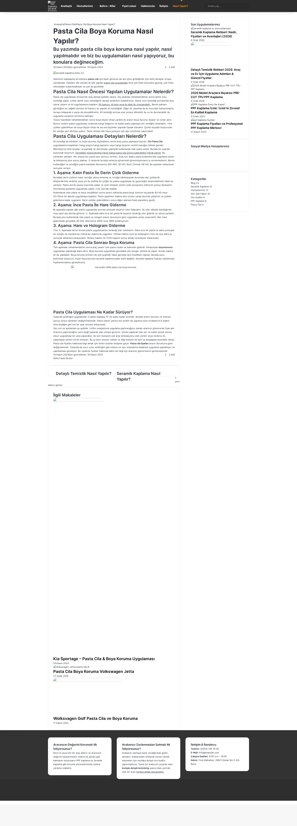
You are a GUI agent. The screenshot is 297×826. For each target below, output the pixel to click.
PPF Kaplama (197, 201)
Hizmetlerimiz (85, 5)
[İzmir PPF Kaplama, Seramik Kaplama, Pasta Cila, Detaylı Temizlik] (53, 6)
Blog (193, 183)
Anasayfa (58, 24)
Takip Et (23, 732)
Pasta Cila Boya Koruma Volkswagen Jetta (93, 671)
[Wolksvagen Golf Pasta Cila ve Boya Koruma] (86, 680)
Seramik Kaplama (200, 186)
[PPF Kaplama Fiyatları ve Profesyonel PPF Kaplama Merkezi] (203, 120)
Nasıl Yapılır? (180, 5)
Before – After (108, 5)
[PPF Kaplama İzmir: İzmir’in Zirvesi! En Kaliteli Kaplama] (208, 104)
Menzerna (101, 164)
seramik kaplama (105, 258)
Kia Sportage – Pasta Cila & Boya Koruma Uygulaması (104, 658)
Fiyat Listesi (129, 5)
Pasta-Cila (70, 24)
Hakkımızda (148, 5)
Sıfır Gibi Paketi (199, 193)
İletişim (164, 5)
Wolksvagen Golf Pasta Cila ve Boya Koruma (95, 718)
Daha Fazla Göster (63, 358)
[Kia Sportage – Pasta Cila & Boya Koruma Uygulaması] (78, 400)
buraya (56, 112)
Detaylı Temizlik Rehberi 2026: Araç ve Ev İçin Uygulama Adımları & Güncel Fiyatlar (216, 74)
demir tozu (161, 96)
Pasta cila (58, 96)
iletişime (118, 343)
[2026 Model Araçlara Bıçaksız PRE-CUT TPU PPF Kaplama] (217, 89)
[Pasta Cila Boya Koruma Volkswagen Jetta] (71, 666)
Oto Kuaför (196, 197)
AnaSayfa (66, 5)
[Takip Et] (0, 732)
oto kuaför (124, 320)
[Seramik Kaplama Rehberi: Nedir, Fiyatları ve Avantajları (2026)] (211, 28)
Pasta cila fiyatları (62, 343)
